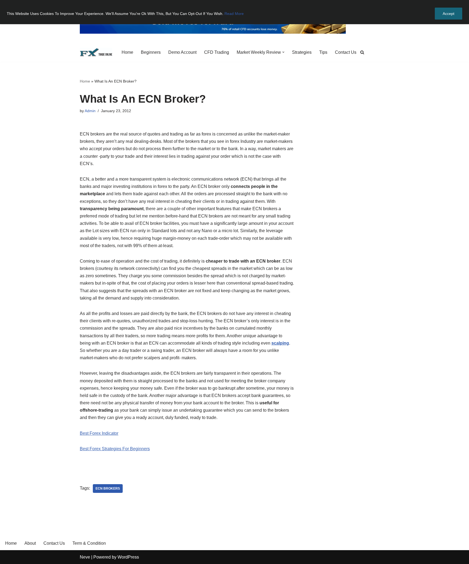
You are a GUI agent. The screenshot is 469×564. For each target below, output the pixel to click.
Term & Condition (89, 543)
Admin (90, 111)
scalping (280, 343)
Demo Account (182, 52)
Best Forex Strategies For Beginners (115, 448)
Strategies (302, 52)
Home (127, 52)
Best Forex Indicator (99, 433)
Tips (323, 52)
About (30, 543)
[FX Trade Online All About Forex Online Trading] (96, 52)
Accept (448, 13)
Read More (234, 13)
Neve (85, 557)
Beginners (151, 52)
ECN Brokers (108, 488)
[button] (283, 52)
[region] (234, 12)
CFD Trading (216, 52)
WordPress (128, 557)
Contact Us (345, 52)
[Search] (362, 52)
